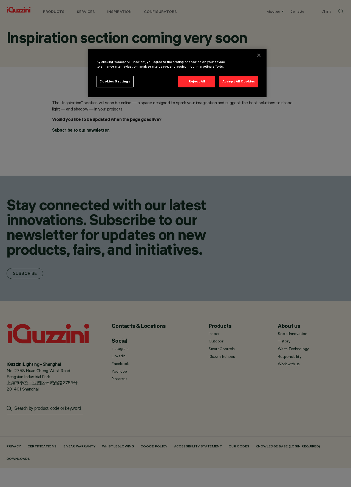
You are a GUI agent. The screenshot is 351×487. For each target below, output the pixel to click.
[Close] (259, 55)
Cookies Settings (115, 81)
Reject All (197, 81)
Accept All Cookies (238, 81)
